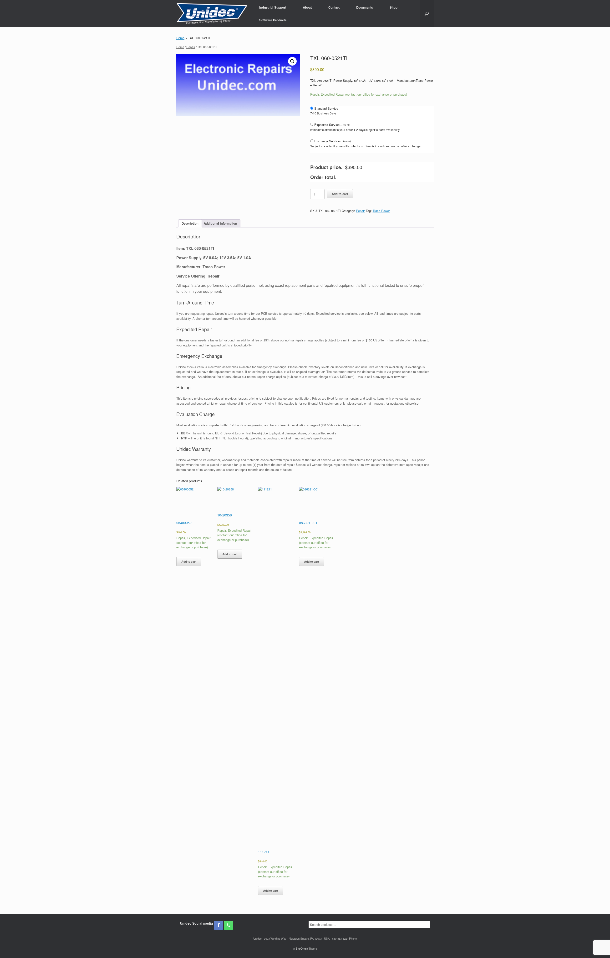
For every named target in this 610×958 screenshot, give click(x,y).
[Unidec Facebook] (218, 925)
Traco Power (381, 210)
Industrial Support (272, 7)
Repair (190, 47)
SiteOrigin (302, 948)
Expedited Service (332, 124)
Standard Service (326, 108)
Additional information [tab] (220, 223)
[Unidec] (211, 13)
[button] (427, 13)
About (307, 7)
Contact (334, 7)
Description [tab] (190, 223)
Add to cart (340, 193)
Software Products (272, 20)
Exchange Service (332, 141)
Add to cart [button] (188, 561)
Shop (393, 7)
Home (180, 38)
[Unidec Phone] (228, 925)
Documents (364, 7)
